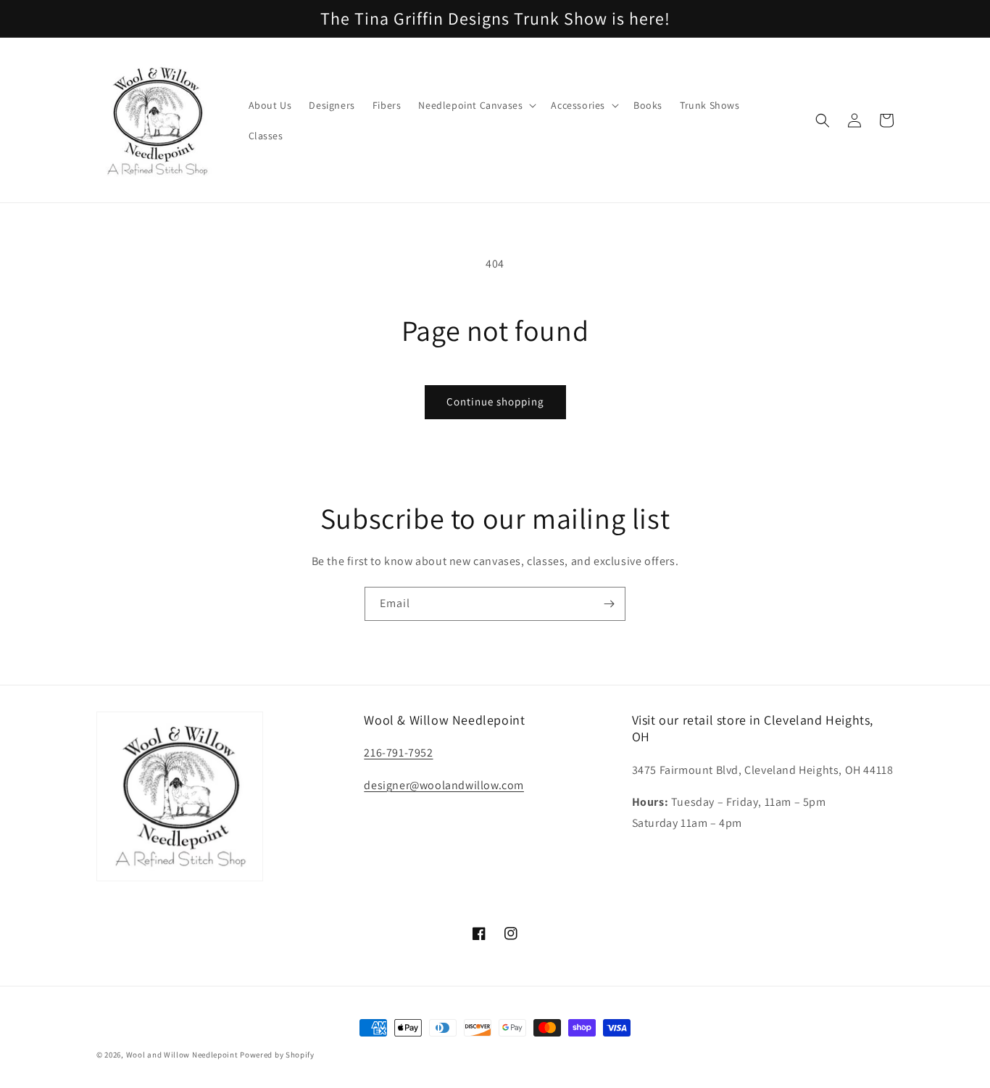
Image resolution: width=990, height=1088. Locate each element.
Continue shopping (495, 401)
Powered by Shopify (277, 1055)
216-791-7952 (398, 752)
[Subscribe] (609, 604)
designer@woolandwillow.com (444, 785)
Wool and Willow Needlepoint (182, 1055)
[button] (475, 105)
